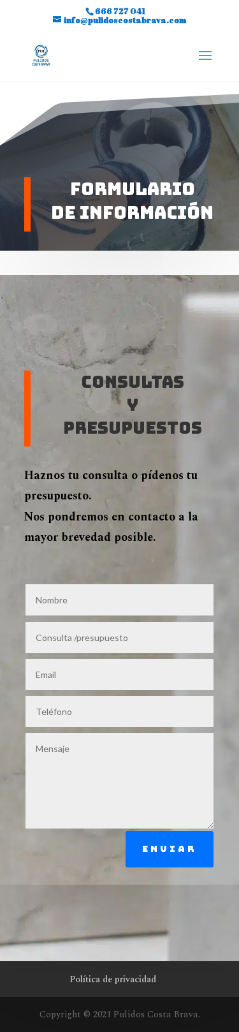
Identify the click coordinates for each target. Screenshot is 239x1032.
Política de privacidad (112, 979)
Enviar (169, 849)
